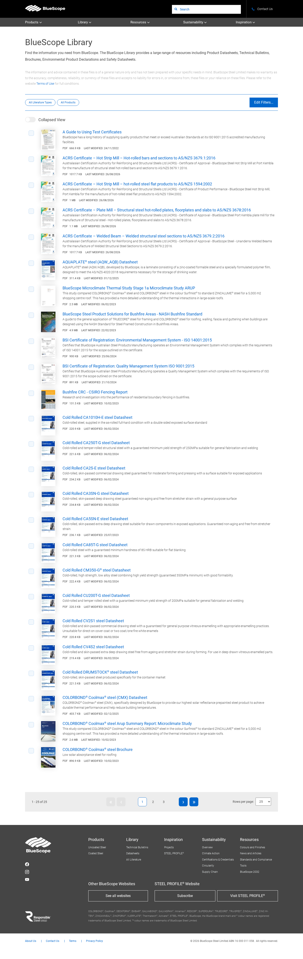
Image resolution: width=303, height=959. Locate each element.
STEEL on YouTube (27, 879)
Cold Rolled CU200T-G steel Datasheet (96, 595)
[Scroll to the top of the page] (294, 950)
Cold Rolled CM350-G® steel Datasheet (97, 570)
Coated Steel (95, 853)
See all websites (118, 896)
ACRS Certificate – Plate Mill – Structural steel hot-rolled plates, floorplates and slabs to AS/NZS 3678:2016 (157, 210)
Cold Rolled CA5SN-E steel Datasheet (95, 518)
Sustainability (193, 22)
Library (83, 22)
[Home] (45, 8)
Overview (207, 847)
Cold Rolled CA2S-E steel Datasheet (94, 468)
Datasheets (132, 853)
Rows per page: (243, 801)
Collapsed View (51, 119)
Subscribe (185, 896)
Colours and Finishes (252, 847)
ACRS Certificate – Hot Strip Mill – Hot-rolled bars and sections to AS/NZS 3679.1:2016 (139, 158)
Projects (169, 847)
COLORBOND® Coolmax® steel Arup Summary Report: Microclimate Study (127, 723)
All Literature (133, 859)
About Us (30, 941)
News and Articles (250, 853)
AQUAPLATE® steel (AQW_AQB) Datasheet (100, 262)
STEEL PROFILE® (174, 853)
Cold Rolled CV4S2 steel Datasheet (93, 646)
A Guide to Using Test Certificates (92, 132)
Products (32, 22)
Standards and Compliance (256, 859)
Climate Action (211, 853)
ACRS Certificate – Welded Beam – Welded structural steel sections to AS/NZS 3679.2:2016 (143, 236)
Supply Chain (210, 871)
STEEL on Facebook (27, 864)
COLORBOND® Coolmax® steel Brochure (98, 749)
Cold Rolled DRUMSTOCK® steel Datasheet (100, 672)
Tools (243, 865)
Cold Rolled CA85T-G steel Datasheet (95, 544)
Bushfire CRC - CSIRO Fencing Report (95, 392)
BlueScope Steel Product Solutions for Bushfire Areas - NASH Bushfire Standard (132, 314)
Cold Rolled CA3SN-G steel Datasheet (96, 493)
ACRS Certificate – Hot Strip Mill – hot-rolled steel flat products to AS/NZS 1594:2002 (137, 184)
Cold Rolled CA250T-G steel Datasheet (96, 442)
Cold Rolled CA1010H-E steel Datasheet (97, 417)
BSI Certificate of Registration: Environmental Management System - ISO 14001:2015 (137, 340)
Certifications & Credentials (218, 859)
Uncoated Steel (97, 847)
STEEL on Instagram (27, 872)
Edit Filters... (263, 102)
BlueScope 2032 (249, 871)
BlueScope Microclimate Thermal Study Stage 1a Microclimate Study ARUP (129, 288)
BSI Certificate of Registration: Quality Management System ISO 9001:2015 (128, 366)
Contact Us (52, 941)
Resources (138, 22)
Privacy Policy (94, 941)
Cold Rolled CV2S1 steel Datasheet (93, 620)
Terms (72, 941)
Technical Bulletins (137, 847)
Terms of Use (45, 83)
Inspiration (244, 22)
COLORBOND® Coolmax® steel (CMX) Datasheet (105, 697)
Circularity (208, 865)
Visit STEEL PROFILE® (247, 896)
